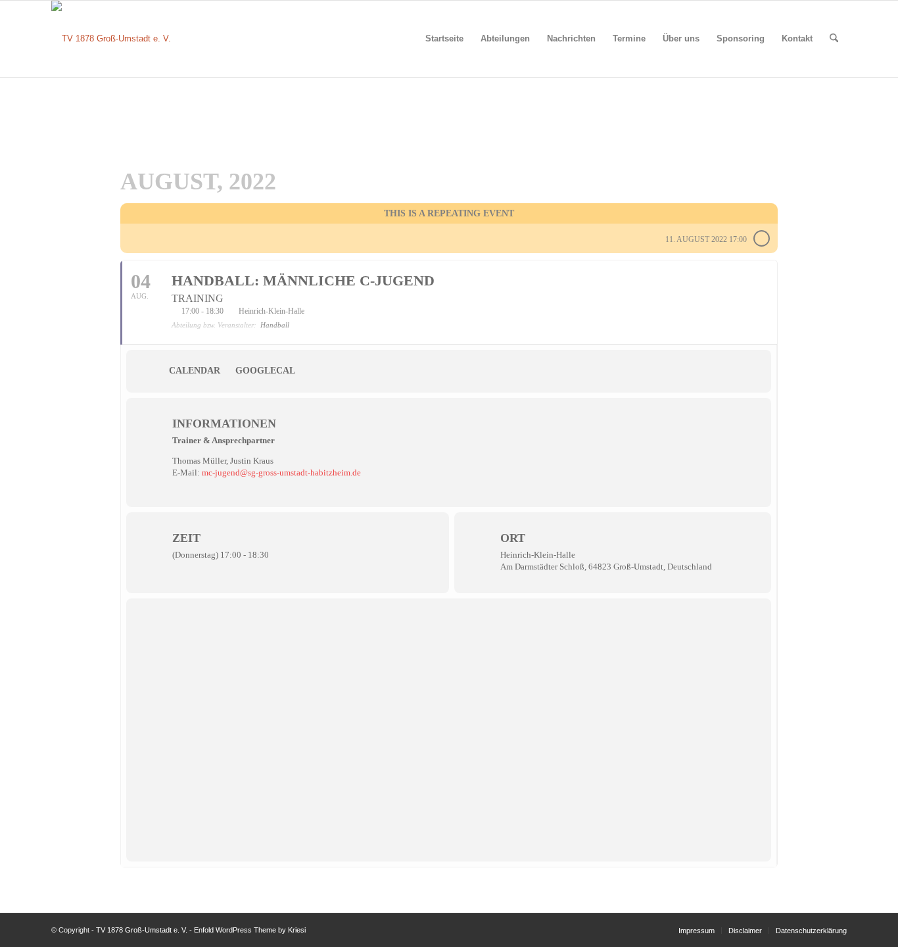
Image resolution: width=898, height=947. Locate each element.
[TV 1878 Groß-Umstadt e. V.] (111, 39)
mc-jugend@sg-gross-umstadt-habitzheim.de (281, 472)
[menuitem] (444, 39)
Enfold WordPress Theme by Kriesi (250, 930)
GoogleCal (265, 371)
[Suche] (834, 39)
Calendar (194, 371)
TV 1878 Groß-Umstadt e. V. (141, 930)
